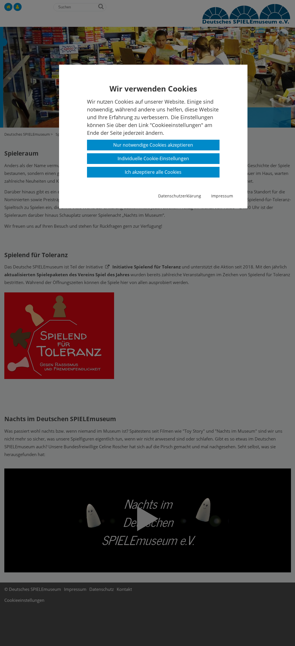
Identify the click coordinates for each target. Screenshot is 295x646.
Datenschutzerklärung (179, 196)
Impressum (222, 196)
